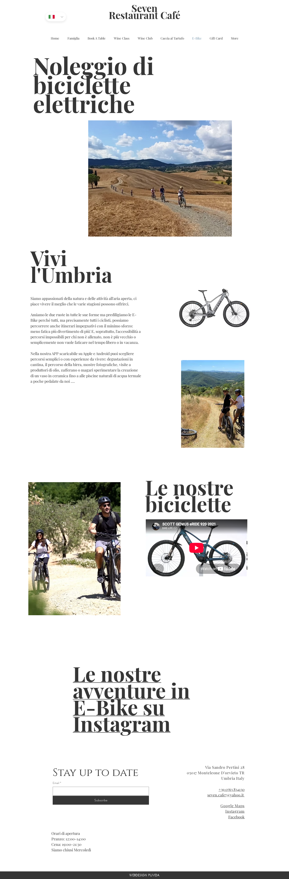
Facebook (236, 816)
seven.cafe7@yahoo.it (226, 794)
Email (57, 783)
